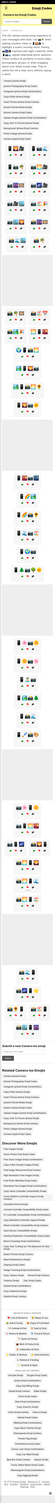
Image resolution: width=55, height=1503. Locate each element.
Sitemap (24, 1486)
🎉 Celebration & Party (27, 1349)
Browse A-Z (34, 1481)
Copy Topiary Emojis (14, 1275)
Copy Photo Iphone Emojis (17, 96)
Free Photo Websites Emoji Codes (20, 1180)
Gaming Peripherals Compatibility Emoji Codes (27, 1236)
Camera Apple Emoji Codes (17, 138)
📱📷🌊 (39, 148)
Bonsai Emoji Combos (38, 1275)
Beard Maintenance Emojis (17, 1259)
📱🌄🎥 (15, 148)
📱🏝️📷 (27, 679)
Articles (14, 1484)
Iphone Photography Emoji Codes (20, 86)
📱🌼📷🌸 (27, 661)
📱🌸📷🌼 (27, 642)
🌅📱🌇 (39, 331)
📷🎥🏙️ (15, 203)
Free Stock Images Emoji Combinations (23, 1159)
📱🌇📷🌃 (27, 478)
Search (47, 21)
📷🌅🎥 (39, 167)
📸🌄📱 (39, 844)
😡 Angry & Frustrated (38, 1323)
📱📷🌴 (15, 167)
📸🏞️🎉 (15, 331)
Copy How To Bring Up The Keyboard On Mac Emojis (27, 1247)
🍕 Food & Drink (39, 1328)
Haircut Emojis (40, 1412)
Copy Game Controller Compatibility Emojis (25, 1191)
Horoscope (36, 1484)
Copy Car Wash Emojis (27, 1454)
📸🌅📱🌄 (27, 862)
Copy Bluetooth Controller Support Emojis (24, 1220)
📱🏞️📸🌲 (27, 698)
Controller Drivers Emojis (16, 1204)
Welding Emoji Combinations (28, 1422)
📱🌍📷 (27, 551)
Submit (8, 1058)
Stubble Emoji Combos (15, 1296)
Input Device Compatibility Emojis (20, 1230)
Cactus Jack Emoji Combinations (27, 1449)
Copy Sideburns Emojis (15, 1291)
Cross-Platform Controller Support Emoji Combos (23, 1197)
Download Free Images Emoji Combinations (25, 1186)
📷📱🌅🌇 (27, 826)
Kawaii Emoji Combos (19, 1391)
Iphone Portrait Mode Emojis (18, 107)
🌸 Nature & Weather (16, 1333)
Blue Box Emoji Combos (18, 1459)
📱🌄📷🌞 (27, 405)
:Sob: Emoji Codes (32, 1280)
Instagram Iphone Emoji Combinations (22, 91)
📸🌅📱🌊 (27, 881)
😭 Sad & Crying (14, 1323)
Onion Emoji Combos (18, 1412)
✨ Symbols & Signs (28, 1365)
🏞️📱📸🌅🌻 (27, 386)
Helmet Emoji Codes (27, 1417)
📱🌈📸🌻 (27, 514)
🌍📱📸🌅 (27, 350)
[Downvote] (16, 155)
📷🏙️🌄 (15, 222)
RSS (33, 1486)
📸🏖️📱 (39, 1009)
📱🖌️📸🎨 (27, 734)
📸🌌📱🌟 (27, 990)
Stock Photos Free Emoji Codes (19, 1154)
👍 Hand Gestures (40, 1354)
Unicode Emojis (15, 1375)
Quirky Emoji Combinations (27, 1380)
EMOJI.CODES (9, 2)
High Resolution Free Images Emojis (21, 1175)
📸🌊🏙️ (17, 240)
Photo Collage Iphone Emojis (18, 133)
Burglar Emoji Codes (37, 1375)
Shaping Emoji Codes (14, 1264)
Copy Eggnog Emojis (27, 1475)
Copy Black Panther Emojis (27, 1428)
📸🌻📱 (15, 1009)
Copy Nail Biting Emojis (27, 1385)
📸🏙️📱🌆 (27, 1027)
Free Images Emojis (13, 1149)
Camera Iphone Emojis (15, 81)
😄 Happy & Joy (39, 1317)
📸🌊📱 (27, 972)
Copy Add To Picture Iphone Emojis (21, 123)
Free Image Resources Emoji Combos (22, 1170)
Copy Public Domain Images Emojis (21, 1164)
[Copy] (21, 155)
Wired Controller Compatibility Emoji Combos (26, 1225)
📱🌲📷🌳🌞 (27, 570)
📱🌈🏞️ (27, 496)
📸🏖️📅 (39, 313)
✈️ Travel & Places (40, 1333)
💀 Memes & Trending (27, 1360)
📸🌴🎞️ (15, 313)
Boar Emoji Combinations (27, 1401)
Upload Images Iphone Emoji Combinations (25, 117)
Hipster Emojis (41, 1459)
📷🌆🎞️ (15, 185)
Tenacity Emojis (11, 1280)
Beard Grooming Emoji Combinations (22, 1241)
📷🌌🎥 (39, 185)
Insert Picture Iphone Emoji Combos (21, 102)
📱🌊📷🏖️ (27, 533)
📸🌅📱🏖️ (27, 899)
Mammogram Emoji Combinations (27, 1470)
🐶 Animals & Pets (17, 1328)
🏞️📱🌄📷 (27, 368)
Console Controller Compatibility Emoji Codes (26, 1209)
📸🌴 (39, 240)
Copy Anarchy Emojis (27, 1407)
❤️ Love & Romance (17, 1317)
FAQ (6, 1484)
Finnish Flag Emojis (27, 1438)
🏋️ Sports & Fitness (27, 1339)
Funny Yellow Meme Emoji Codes (27, 1465)
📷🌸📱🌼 (27, 807)
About (47, 1484)
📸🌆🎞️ (39, 222)
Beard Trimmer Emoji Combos (18, 1254)
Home (5, 30)
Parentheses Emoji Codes (27, 1443)
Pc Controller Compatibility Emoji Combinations (27, 1214)
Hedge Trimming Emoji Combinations (22, 1270)
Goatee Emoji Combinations (17, 1285)
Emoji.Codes (19, 1481)
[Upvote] (10, 155)
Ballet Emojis (40, 1391)
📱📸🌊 (27, 716)
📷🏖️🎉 (39, 203)
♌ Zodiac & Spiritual (16, 1354)
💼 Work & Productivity (27, 1344)
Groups (46, 1481)
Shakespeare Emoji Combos (27, 1433)
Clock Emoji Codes (27, 1396)
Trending (24, 1484)
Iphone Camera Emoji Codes (18, 112)
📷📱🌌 (15, 844)
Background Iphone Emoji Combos (21, 128)
